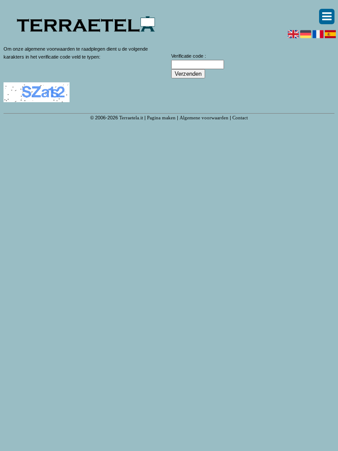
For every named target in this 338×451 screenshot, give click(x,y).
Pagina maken (161, 117)
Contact (240, 117)
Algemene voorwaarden (204, 117)
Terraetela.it (131, 117)
